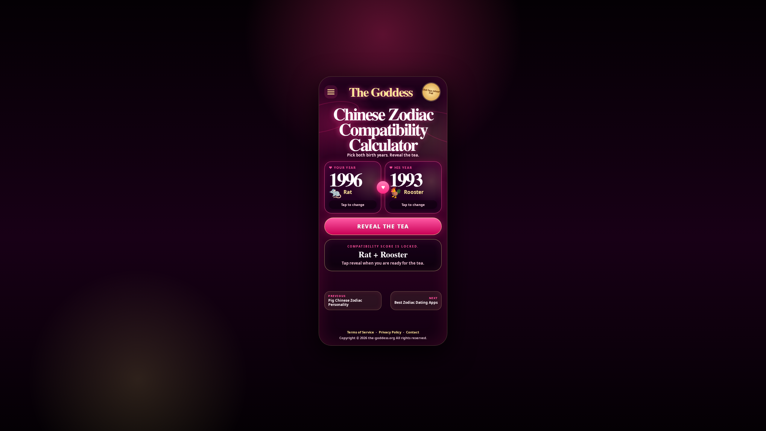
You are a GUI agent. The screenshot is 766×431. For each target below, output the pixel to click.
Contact (412, 332)
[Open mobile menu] (331, 91)
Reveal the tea (383, 226)
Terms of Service (360, 332)
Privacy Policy (390, 332)
